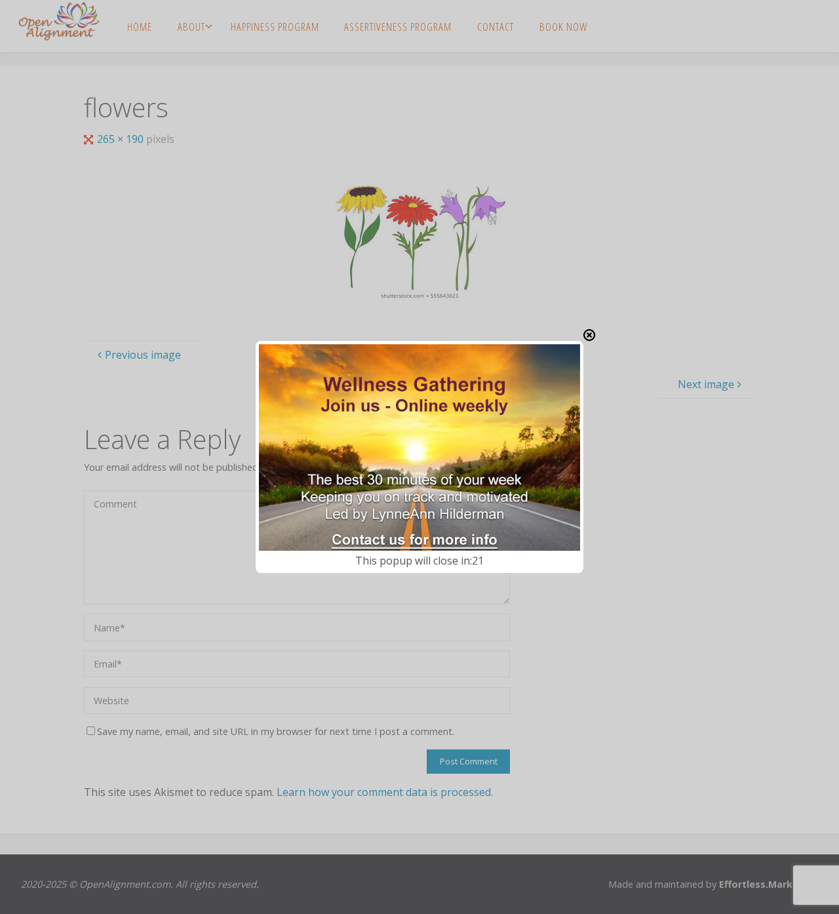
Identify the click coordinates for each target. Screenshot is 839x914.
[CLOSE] (589, 335)
